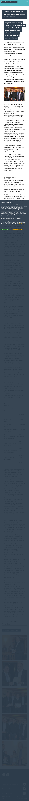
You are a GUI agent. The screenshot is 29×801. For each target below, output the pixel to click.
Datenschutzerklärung (20, 216)
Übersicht (6, 220)
